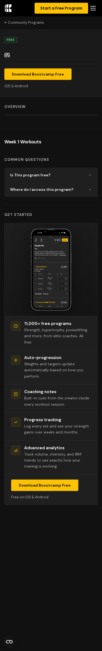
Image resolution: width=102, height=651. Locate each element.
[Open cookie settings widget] (9, 641)
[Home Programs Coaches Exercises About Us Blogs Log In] (93, 8)
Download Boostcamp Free (38, 74)
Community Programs (26, 22)
